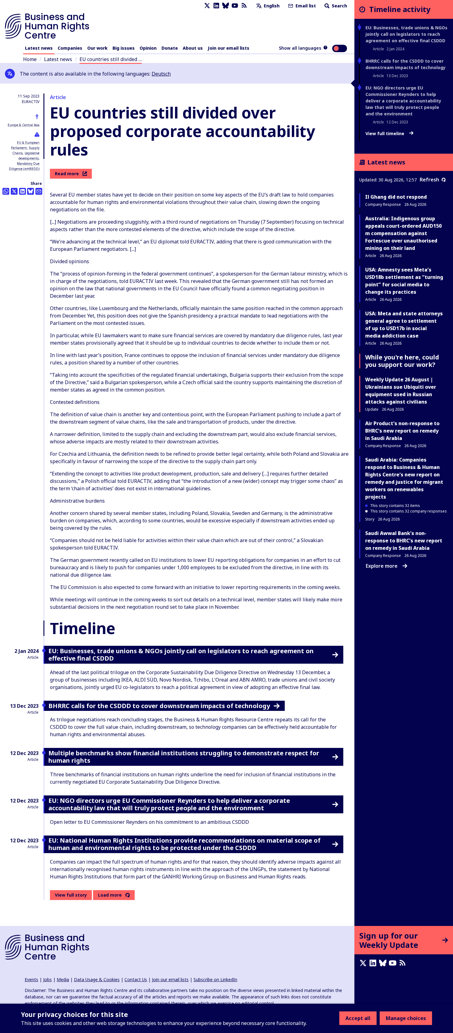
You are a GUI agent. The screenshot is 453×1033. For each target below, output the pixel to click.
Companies (70, 48)
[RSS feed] (244, 5)
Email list (305, 6)
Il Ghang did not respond (396, 196)
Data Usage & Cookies (97, 979)
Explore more (382, 565)
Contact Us (135, 979)
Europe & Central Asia (23, 125)
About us (193, 48)
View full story (71, 895)
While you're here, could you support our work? (402, 361)
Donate (169, 48)
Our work (97, 48)
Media (63, 979)
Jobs (47, 979)
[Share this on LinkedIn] (22, 191)
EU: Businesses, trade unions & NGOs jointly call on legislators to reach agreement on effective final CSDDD (406, 34)
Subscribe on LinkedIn (215, 979)
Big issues (123, 48)
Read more (67, 173)
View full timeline (385, 133)
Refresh (429, 179)
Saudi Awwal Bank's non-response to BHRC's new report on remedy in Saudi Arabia (403, 540)
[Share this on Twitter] (14, 191)
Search (339, 6)
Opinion (148, 48)
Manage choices (406, 1018)
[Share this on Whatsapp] (5, 191)
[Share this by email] (38, 191)
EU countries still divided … (111, 59)
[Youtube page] (235, 5)
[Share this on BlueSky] (30, 191)
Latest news (39, 48)
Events (31, 979)
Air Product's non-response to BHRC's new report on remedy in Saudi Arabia (402, 431)
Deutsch (161, 73)
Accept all (357, 1018)
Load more (110, 895)
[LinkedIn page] (216, 5)
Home (30, 59)
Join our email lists (228, 48)
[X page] (207, 5)
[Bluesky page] (225, 5)
